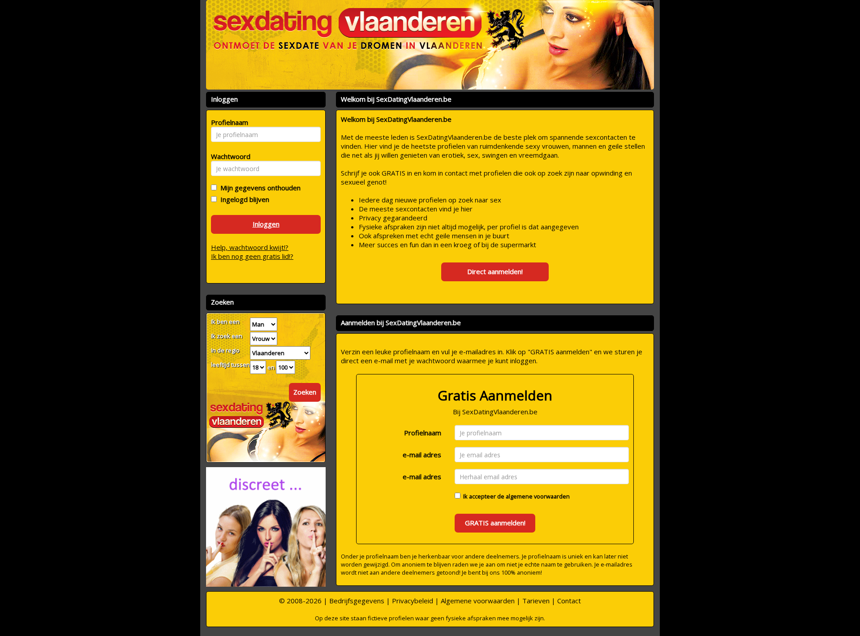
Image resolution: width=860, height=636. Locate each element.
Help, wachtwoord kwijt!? (249, 247)
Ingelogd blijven (243, 199)
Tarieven (536, 600)
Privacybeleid (412, 600)
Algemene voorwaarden (478, 600)
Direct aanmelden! (495, 271)
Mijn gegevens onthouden (259, 187)
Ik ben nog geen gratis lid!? (252, 256)
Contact (569, 600)
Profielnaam (422, 432)
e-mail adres (422, 454)
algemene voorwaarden (538, 496)
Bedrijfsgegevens (356, 600)
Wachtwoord (228, 156)
